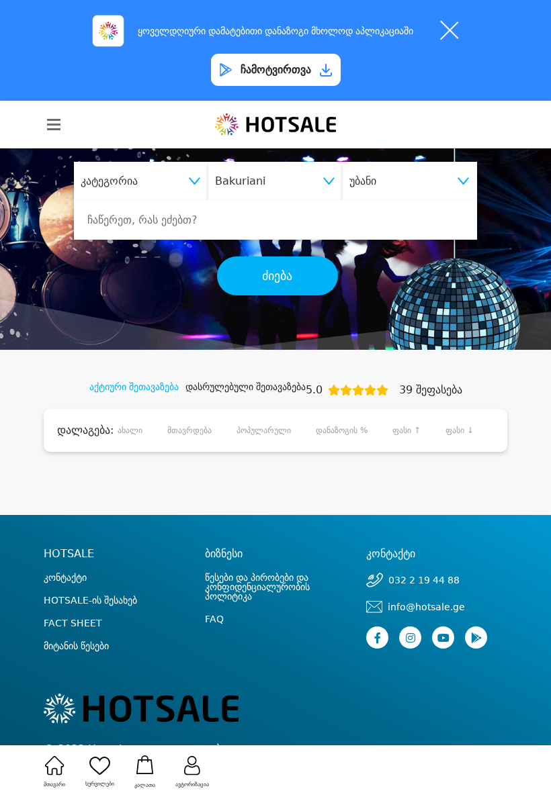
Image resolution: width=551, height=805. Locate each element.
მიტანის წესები (76, 646)
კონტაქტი (65, 577)
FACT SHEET (73, 623)
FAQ (214, 619)
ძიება (277, 276)
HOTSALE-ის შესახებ (90, 600)
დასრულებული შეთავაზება (245, 386)
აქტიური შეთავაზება (134, 386)
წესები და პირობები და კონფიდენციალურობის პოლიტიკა (257, 587)
